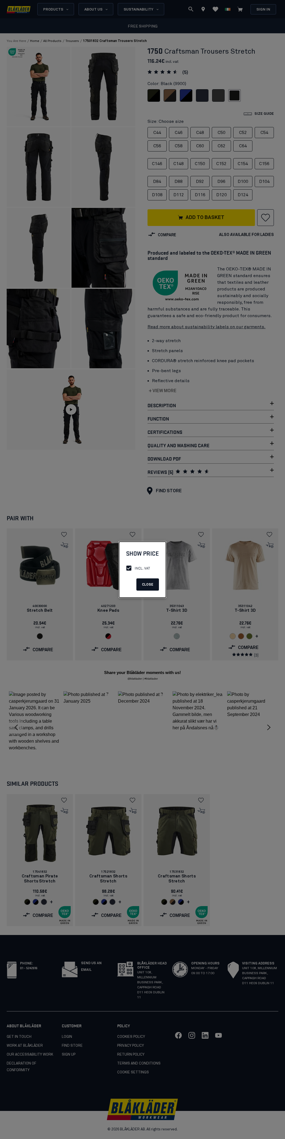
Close (147, 584)
